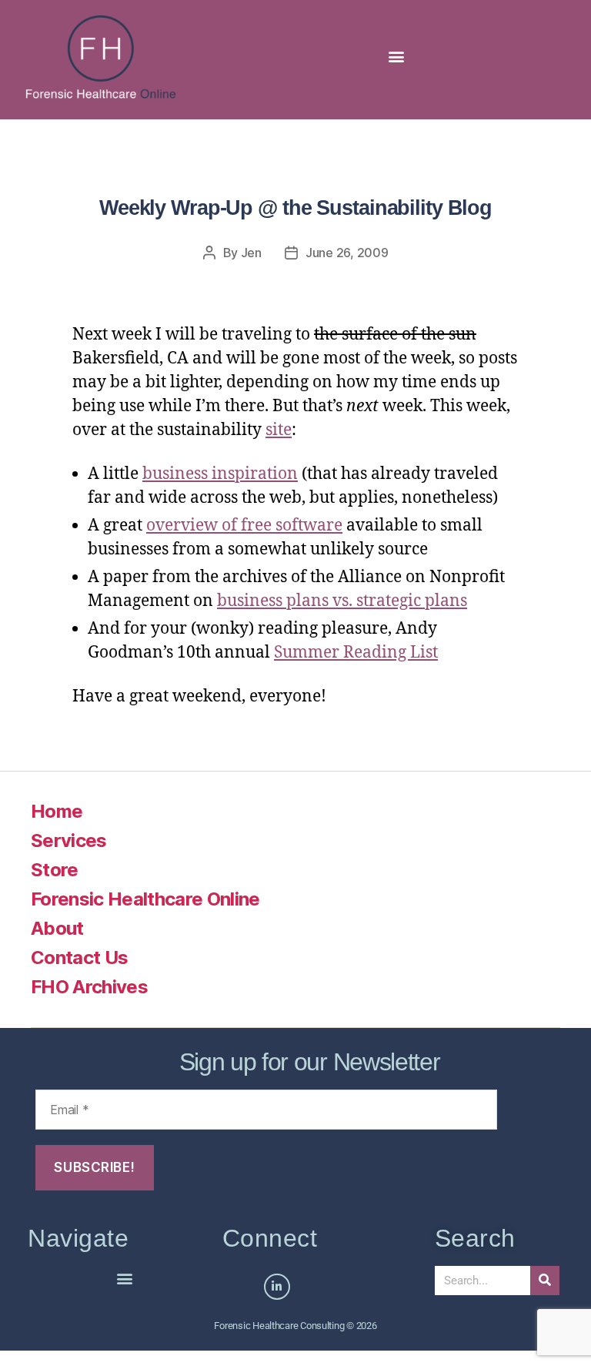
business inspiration (220, 474)
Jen (251, 252)
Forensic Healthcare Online (145, 899)
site (278, 430)
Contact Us (79, 957)
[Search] (544, 1280)
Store (54, 870)
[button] (396, 56)
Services (69, 840)
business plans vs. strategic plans (342, 601)
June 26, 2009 (347, 252)
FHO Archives (89, 987)
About (57, 928)
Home (56, 811)
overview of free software (244, 525)
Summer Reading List (356, 652)
